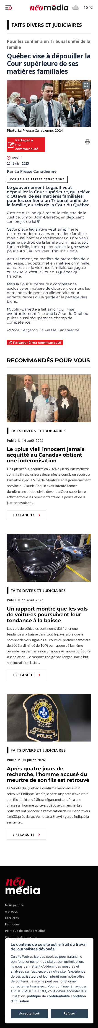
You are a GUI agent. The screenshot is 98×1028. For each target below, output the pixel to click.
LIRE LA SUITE (23, 515)
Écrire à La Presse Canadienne (37, 179)
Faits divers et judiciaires (46, 24)
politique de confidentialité (48, 996)
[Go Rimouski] (22, 885)
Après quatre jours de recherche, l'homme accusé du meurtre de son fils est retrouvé (48, 774)
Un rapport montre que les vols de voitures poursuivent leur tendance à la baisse (47, 615)
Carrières (12, 918)
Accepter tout (29, 1013)
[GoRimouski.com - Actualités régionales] (49, 7)
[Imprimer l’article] (87, 142)
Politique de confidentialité (25, 931)
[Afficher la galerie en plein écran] (86, 85)
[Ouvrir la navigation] (8, 7)
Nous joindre (14, 905)
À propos (11, 911)
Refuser (69, 1013)
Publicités (12, 924)
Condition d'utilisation (21, 937)
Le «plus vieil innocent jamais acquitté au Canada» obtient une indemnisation (46, 455)
